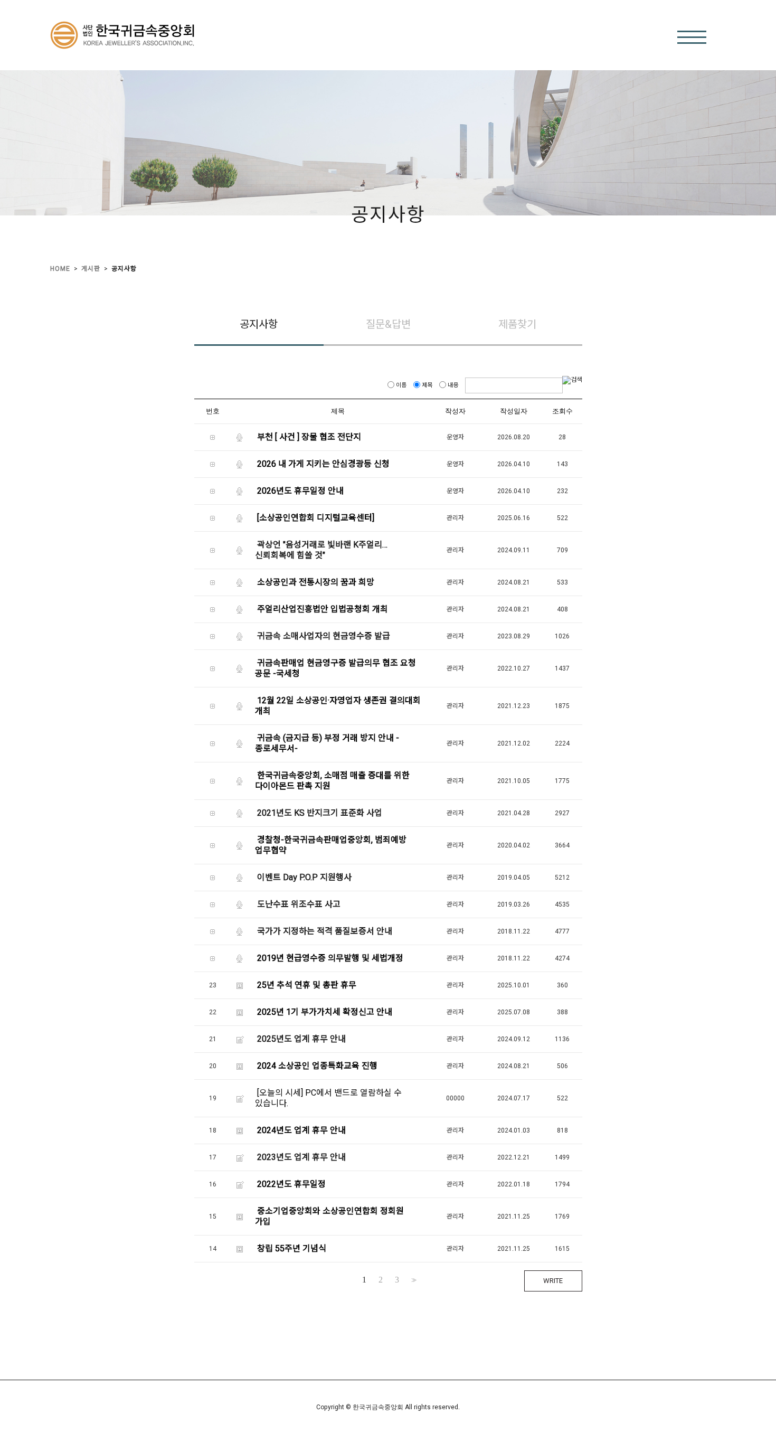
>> (412, 1280)
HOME (60, 269)
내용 (453, 385)
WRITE (553, 1281)
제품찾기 (517, 324)
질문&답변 (388, 324)
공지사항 (124, 269)
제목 (427, 385)
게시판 (90, 269)
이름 (401, 385)
